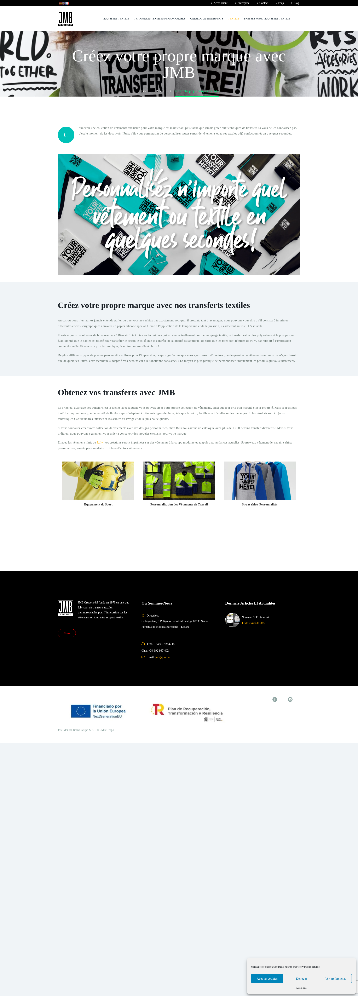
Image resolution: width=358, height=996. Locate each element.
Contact (263, 3)
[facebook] (275, 699)
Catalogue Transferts (206, 18)
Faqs (281, 3)
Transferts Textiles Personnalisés (159, 18)
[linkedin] (298, 699)
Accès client (220, 3)
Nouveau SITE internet (255, 617)
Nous (66, 633)
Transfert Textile (115, 18)
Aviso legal (301, 987)
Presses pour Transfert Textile (267, 18)
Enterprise (243, 3)
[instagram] (282, 699)
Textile (233, 18)
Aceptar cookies (267, 978)
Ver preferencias (335, 978)
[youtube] (290, 699)
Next (303, 506)
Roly (100, 442)
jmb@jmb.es (162, 657)
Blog (296, 3)
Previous (55, 506)
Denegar (301, 978)
